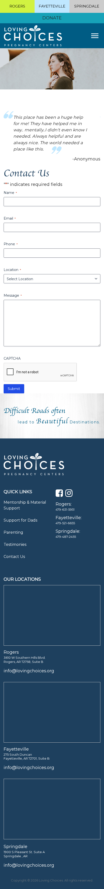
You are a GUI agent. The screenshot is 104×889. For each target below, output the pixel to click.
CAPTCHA (12, 358)
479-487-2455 (66, 537)
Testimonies (15, 544)
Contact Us (14, 556)
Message (13, 295)
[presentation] (40, 372)
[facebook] (59, 494)
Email (10, 218)
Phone (11, 244)
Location (12, 270)
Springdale (86, 6)
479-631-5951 (65, 509)
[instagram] (69, 494)
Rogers (17, 6)
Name (10, 192)
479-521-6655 (65, 523)
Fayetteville (52, 6)
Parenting (13, 532)
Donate (52, 18)
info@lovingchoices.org (29, 671)
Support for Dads (20, 520)
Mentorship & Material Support (25, 505)
